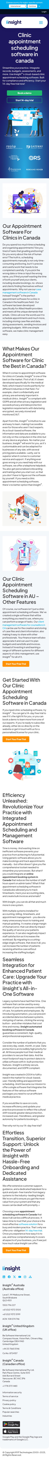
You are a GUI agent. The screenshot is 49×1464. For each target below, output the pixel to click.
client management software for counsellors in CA (24, 624)
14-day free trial (33, 1230)
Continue (32, 6)
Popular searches (11, 1412)
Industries (7, 1416)
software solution (28, 1224)
